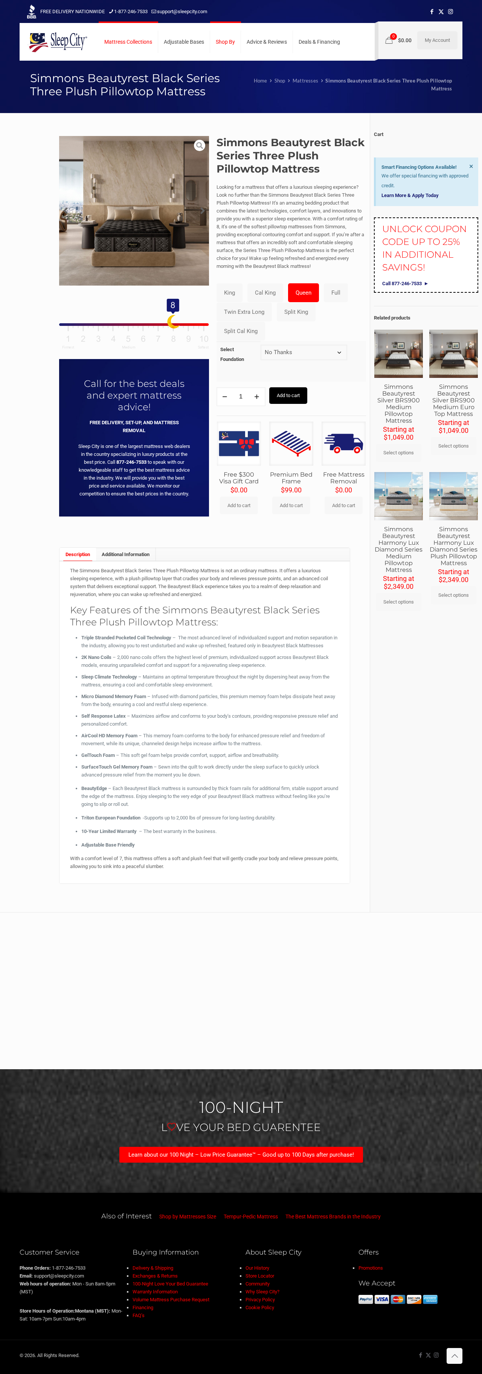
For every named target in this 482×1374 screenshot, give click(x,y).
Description (78, 554)
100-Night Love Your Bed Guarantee (170, 1284)
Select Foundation (232, 354)
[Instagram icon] (450, 11)
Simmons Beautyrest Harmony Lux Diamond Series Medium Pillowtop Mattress (399, 549)
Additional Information (125, 554)
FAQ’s (139, 1315)
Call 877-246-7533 (402, 283)
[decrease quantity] (225, 396)
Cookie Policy (260, 1307)
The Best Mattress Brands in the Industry (333, 1217)
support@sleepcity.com (182, 11)
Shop (280, 81)
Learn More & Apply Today (410, 195)
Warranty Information (155, 1292)
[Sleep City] (57, 42)
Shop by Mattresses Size (187, 1217)
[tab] (77, 554)
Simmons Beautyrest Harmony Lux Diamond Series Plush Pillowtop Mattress (453, 546)
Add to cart (288, 395)
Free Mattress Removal (344, 478)
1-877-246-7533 (131, 11)
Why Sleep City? (262, 1292)
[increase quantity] (257, 396)
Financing (143, 1307)
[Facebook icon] (432, 11)
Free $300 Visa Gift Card (239, 478)
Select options (398, 452)
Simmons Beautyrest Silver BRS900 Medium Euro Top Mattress (453, 400)
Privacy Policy (260, 1299)
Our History (257, 1268)
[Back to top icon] (454, 1356)
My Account (437, 40)
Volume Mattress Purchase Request (171, 1299)
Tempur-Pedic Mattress (251, 1217)
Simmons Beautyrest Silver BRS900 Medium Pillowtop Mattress (398, 403)
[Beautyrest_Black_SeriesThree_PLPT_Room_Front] (134, 211)
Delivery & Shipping (153, 1268)
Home (260, 81)
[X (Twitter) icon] (441, 11)
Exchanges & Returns (155, 1276)
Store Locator (260, 1276)
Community (258, 1284)
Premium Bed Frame (291, 478)
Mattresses (305, 81)
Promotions (370, 1268)
